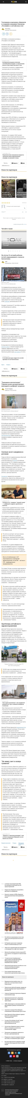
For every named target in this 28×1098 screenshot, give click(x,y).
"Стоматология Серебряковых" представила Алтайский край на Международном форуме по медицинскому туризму (13, 960)
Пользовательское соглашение (11, 1091)
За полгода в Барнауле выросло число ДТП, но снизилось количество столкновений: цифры (14, 1028)
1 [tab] (8, 251)
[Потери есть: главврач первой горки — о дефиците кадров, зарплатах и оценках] (14, 492)
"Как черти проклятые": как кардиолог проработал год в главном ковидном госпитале (13, 704)
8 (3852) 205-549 (6, 1082)
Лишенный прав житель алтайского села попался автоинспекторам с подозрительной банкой (15, 967)
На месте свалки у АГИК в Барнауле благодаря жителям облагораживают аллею (14, 896)
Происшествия (8, 263)
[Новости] (14, 163)
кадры (14, 843)
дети (2, 364)
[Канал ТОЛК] (23, 163)
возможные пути (21, 727)
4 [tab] (15, 251)
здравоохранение (5, 843)
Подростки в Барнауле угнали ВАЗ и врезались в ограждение (14, 890)
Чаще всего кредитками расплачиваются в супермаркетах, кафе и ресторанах (15, 948)
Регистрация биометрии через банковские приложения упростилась (15, 972)
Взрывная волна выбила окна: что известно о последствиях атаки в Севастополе (13, 983)
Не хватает (4, 476)
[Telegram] (3, 34)
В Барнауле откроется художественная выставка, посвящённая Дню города (15, 1037)
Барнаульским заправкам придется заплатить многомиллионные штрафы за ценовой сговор (13, 156)
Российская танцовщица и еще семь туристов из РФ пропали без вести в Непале (14, 938)
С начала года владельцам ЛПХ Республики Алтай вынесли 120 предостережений (13, 885)
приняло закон (5, 346)
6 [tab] (19, 251)
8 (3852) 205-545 (6, 1081)
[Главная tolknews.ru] (14, 2)
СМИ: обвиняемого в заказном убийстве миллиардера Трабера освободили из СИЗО (15, 1005)
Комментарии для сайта (20, 224)
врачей (15, 460)
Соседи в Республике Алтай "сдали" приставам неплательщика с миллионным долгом (14, 1022)
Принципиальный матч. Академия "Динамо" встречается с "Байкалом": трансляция (14, 999)
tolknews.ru (7, 1065)
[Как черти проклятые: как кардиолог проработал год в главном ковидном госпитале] (14, 692)
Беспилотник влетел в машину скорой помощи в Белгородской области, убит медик (15, 1043)
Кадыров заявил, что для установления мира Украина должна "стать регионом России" (14, 242)
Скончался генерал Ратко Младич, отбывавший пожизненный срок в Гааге (15, 1010)
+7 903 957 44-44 (6, 1077)
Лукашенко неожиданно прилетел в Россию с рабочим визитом (14, 1033)
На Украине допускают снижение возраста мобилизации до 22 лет (13, 943)
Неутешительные (5, 435)
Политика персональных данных (11, 1089)
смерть (8, 364)
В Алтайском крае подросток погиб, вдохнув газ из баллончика (13, 358)
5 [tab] (17, 251)
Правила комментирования (10, 1092)
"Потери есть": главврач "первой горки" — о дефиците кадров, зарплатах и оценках (13, 504)
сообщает (7, 301)
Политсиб (7, 30)
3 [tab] (13, 251)
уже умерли (17, 352)
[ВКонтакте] (7, 34)
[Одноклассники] (10, 34)
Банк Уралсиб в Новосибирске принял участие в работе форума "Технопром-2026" (15, 1016)
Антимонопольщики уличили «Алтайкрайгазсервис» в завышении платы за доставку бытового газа (13, 63)
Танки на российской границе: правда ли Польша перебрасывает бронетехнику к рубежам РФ (15, 989)
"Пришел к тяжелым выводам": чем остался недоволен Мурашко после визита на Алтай (13, 837)
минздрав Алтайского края (21, 844)
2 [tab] (10, 251)
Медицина (7, 390)
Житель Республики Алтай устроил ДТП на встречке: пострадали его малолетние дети (15, 953)
